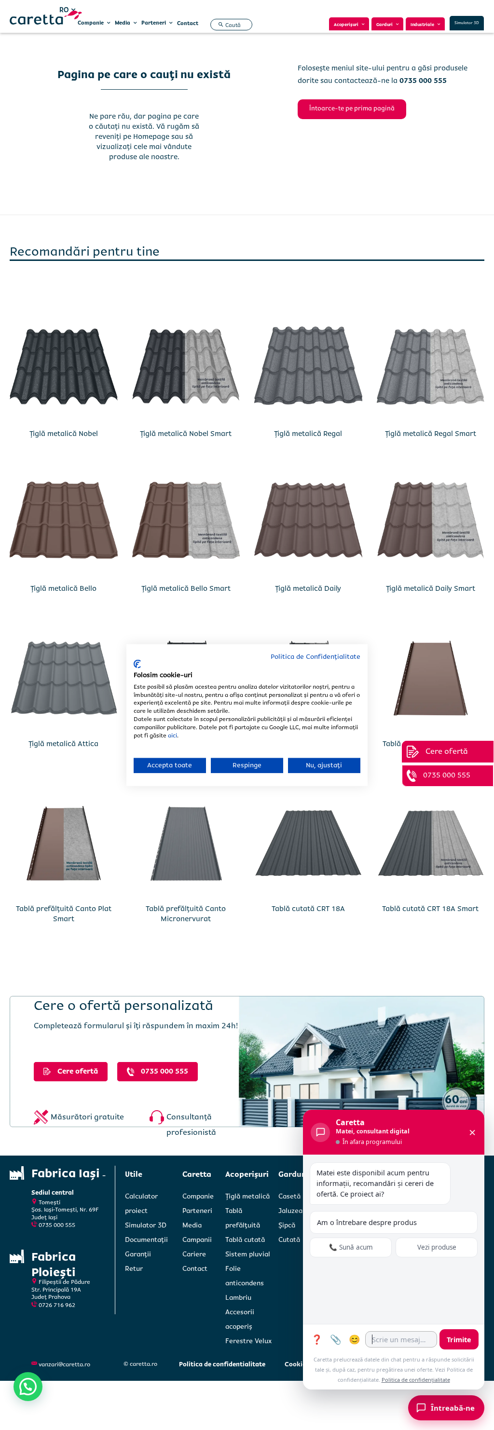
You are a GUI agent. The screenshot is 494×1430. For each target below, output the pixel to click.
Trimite (459, 1339)
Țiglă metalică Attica (63, 744)
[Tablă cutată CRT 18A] (308, 844)
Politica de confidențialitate (416, 1379)
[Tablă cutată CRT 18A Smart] (431, 844)
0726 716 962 (57, 1305)
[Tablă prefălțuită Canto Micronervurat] (186, 844)
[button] (228, 25)
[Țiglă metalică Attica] (64, 678)
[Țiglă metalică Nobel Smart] (186, 368)
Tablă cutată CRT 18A (308, 908)
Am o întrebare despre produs (367, 1222)
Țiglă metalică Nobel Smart (186, 433)
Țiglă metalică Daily (308, 588)
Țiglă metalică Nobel (63, 433)
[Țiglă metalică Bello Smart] (186, 523)
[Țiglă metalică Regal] (308, 368)
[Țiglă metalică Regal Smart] (431, 368)
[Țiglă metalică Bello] (64, 523)
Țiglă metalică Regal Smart (430, 433)
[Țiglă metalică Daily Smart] (431, 523)
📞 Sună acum (351, 1247)
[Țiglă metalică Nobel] (64, 368)
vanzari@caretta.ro (64, 1365)
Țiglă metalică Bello (63, 588)
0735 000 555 (57, 1225)
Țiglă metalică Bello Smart (186, 588)
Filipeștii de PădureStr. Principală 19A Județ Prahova (60, 1289)
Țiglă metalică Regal (308, 433)
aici (172, 735)
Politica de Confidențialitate (315, 656)
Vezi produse (436, 1247)
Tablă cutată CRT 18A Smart (430, 908)
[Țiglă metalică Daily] (308, 523)
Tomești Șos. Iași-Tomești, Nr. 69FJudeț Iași (65, 1210)
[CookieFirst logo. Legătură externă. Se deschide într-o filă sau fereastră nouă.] (137, 664)
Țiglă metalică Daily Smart (430, 588)
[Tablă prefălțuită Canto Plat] (431, 678)
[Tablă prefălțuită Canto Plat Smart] (64, 844)
